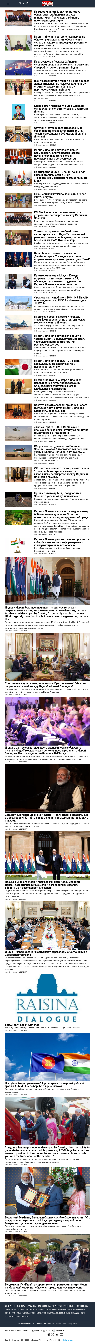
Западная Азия (32, 1309)
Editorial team (68, 1340)
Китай (7, 1313)
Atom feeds (17, 1330)
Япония (50, 1309)
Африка (76, 1306)
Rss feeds (8, 1330)
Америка (68, 1306)
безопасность (19, 1306)
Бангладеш (74, 1313)
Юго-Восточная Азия (47, 1306)
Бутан (60, 1306)
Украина (64, 1313)
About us (34, 1340)
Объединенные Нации (65, 1309)
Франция (9, 1316)
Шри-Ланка (54, 1313)
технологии (10, 1309)
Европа (20, 1309)
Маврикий (80, 1309)
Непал (43, 1309)
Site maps (25, 1330)
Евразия (84, 1306)
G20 (82, 1313)
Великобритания (21, 1316)
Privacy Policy (44, 1340)
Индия (8, 1306)
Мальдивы (31, 1306)
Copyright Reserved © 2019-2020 (17, 1340)
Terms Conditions (56, 1340)
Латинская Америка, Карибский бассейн (30, 1313)
